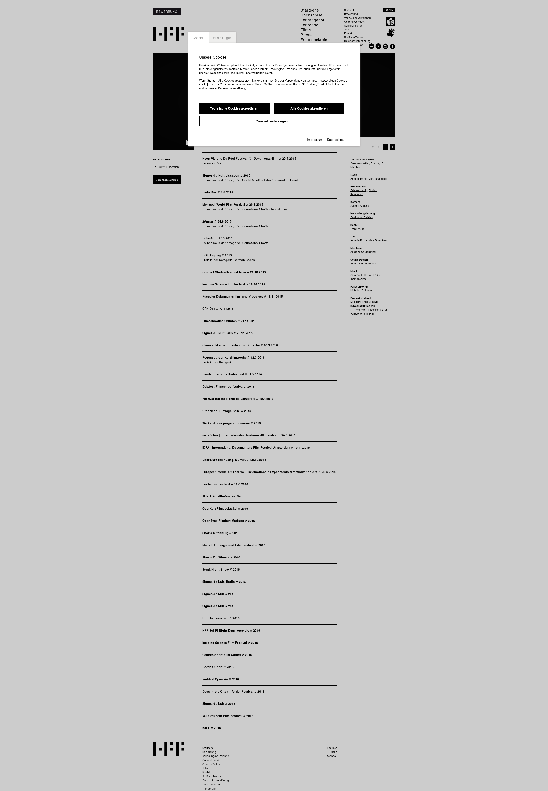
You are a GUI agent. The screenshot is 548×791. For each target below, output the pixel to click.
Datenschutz (335, 139)
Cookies (198, 38)
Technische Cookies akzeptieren (234, 108)
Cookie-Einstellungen (272, 121)
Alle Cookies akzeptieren (309, 108)
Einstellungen (222, 38)
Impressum (315, 139)
